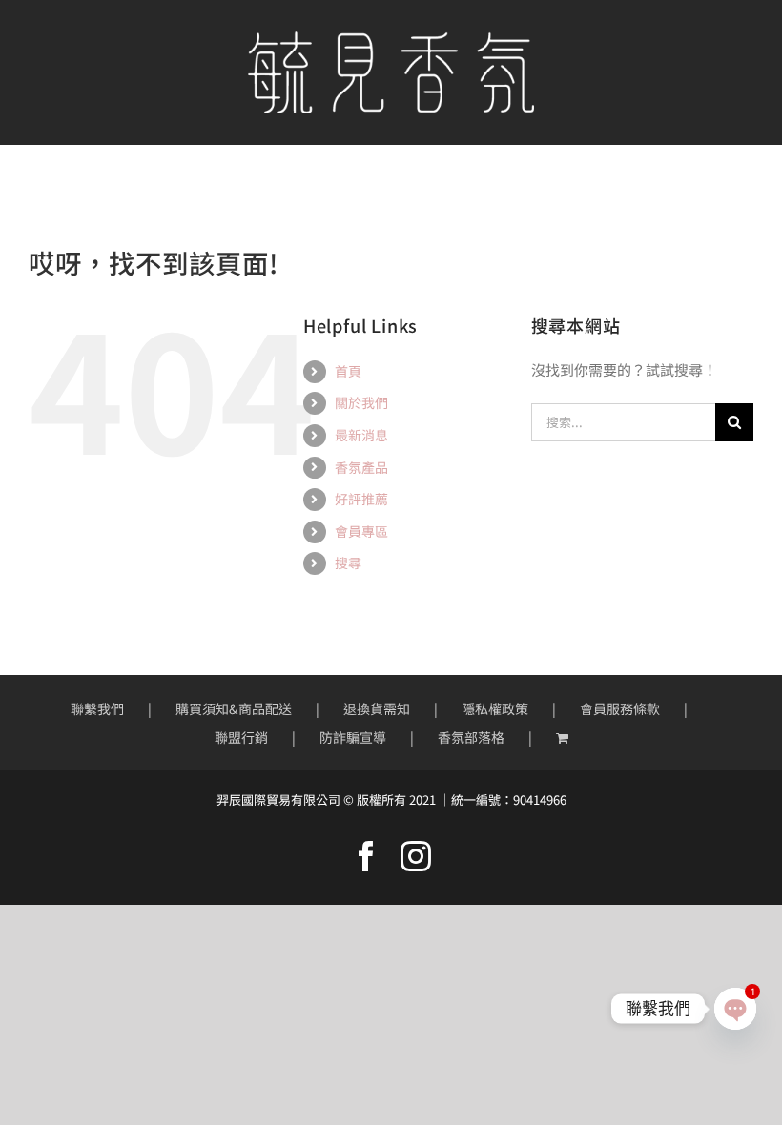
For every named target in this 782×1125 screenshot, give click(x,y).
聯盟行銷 (241, 737)
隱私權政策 (495, 708)
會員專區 (361, 531)
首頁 (348, 370)
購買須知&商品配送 (233, 708)
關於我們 (361, 402)
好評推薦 (361, 498)
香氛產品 (361, 467)
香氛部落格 (471, 737)
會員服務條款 (620, 708)
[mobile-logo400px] (391, 39)
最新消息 (361, 434)
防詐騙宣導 (352, 737)
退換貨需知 (376, 708)
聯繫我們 (97, 708)
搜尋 (348, 562)
